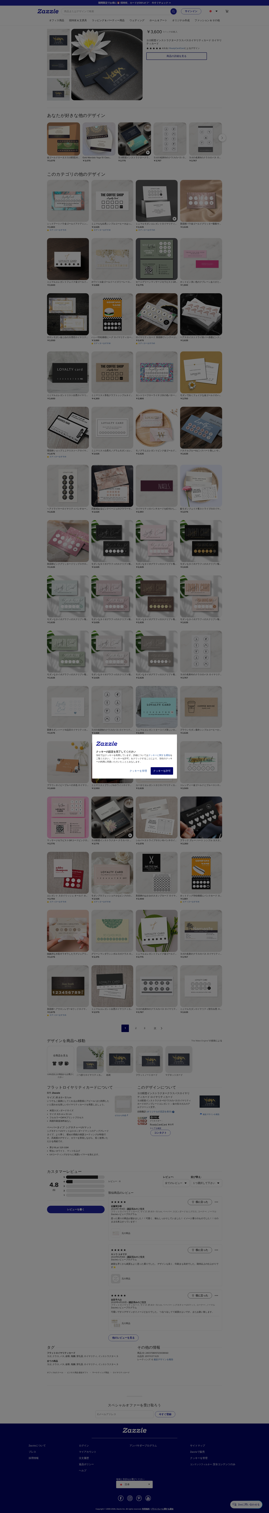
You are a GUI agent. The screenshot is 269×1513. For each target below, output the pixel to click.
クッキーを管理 (138, 770)
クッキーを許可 (162, 770)
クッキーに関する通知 (159, 755)
